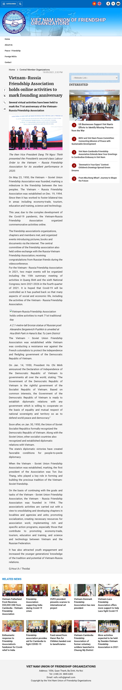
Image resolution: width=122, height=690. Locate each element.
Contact (8, 62)
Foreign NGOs (11, 56)
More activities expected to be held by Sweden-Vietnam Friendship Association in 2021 (108, 641)
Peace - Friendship (13, 51)
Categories (11, 4)
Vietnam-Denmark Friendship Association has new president (84, 603)
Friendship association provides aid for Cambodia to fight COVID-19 (36, 640)
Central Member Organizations (35, 70)
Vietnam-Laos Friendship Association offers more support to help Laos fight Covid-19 (108, 605)
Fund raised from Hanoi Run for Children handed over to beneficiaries (60, 640)
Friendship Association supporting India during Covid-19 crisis (34, 605)
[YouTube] (118, 3)
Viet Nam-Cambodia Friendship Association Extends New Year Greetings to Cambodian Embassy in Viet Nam (94, 154)
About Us (8, 45)
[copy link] (4, 102)
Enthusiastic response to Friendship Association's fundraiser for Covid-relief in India (12, 642)
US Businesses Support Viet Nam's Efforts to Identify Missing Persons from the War (92, 127)
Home (7, 39)
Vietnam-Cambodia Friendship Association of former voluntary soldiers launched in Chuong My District (84, 642)
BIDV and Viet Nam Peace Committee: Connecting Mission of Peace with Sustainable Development (93, 141)
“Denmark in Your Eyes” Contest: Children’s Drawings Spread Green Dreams (91, 167)
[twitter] (113, 3)
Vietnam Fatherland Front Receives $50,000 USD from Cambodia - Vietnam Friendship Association (12, 606)
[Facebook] (108, 3)
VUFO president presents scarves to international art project (60, 603)
